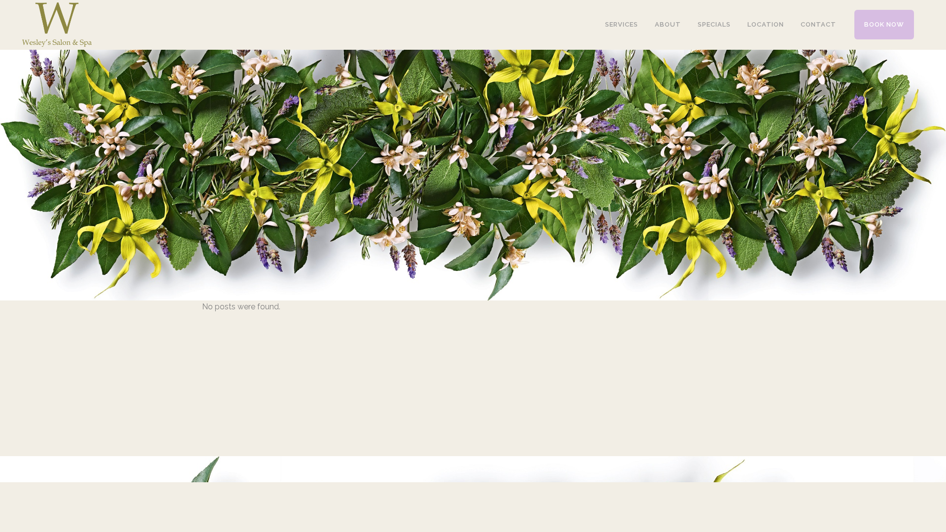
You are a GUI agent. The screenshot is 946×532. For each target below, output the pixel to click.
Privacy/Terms (456, 469)
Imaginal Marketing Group (551, 469)
